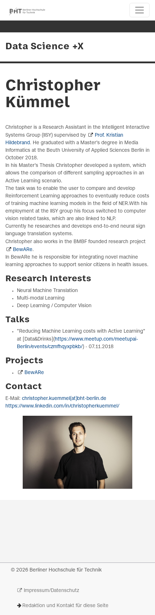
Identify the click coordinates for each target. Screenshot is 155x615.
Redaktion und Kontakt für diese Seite (65, 605)
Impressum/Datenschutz (51, 590)
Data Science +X (44, 46)
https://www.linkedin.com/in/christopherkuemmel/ (62, 406)
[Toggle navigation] (139, 10)
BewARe (22, 249)
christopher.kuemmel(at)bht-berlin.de (64, 398)
